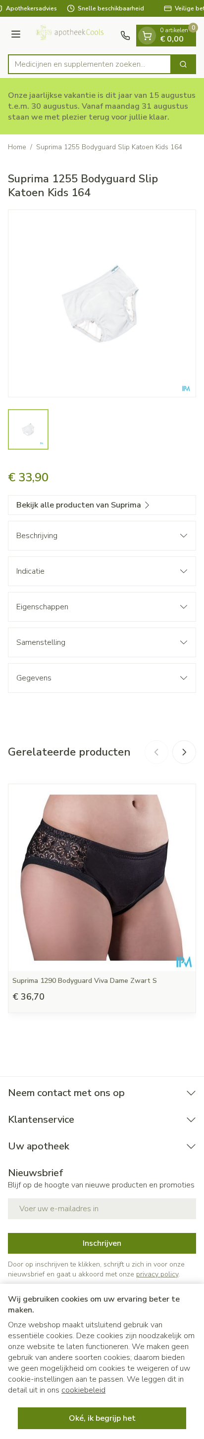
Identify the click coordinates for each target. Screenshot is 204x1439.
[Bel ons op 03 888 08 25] (125, 36)
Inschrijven (102, 1243)
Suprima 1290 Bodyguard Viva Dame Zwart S (84, 980)
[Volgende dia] (184, 752)
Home (17, 147)
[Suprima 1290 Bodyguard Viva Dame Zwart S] (102, 877)
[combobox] (89, 64)
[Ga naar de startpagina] (72, 35)
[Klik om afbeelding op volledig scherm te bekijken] (102, 303)
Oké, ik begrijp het (102, 1418)
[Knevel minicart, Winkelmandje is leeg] (147, 35)
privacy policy (157, 1274)
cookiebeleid (83, 1390)
